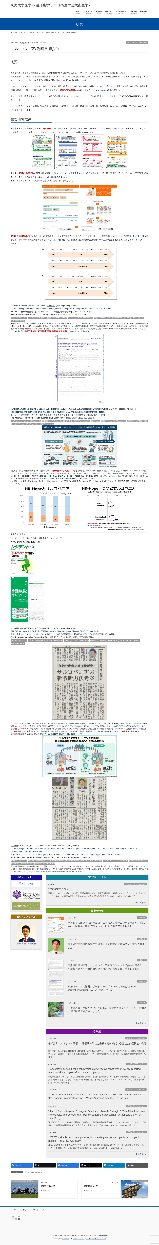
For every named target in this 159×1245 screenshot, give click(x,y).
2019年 (66, 640)
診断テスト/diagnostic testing (45, 864)
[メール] (18, 1218)
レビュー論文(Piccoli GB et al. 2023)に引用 (62, 479)
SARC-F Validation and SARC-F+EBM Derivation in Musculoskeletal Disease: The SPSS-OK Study (55, 631)
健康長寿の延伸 (48, 1186)
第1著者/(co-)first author (82, 421)
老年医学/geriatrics (130, 318)
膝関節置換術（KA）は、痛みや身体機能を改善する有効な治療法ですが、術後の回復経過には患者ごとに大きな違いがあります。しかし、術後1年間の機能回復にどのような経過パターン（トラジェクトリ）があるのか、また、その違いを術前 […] (97, 1080)
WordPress (65, 1239)
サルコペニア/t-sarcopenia (137, 43)
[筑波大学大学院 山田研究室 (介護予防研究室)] (26, 894)
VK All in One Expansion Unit (96, 1239)
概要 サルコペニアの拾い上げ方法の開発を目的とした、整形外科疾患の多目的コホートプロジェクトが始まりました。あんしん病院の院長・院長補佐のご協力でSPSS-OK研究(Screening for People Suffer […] (97, 894)
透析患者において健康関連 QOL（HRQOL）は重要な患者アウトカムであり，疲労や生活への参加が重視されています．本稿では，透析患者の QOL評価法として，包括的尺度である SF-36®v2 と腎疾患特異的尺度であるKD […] (97, 1054)
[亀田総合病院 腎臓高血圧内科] (26, 906)
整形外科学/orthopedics (102, 318)
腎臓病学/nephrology (47, 424)
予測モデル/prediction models (57, 318)
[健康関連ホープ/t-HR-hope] (134, 1189)
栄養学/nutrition (117, 318)
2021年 (70, 318)
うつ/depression (16, 421)
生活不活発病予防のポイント (111, 128)
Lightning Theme (78, 1239)
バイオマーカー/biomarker (55, 861)
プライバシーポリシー (21, 1210)
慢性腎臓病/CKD (66, 421)
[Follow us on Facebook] (13, 1218)
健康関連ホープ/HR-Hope (51, 421)
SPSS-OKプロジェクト (19, 318)
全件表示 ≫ (141, 903)
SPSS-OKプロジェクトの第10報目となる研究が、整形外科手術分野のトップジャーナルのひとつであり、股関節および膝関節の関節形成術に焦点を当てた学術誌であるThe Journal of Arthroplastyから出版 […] (97, 1123)
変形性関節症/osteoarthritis (75, 861)
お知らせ (142, 917)
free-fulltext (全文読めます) (126, 729)
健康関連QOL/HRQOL (134, 421)
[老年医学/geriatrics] (24, 1189)
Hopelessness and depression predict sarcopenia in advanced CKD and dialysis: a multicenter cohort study (58, 412)
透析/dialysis (95, 421)
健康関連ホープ (91, 1186)
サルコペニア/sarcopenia (36, 318)
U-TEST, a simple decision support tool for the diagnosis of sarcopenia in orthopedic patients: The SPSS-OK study (61, 309)
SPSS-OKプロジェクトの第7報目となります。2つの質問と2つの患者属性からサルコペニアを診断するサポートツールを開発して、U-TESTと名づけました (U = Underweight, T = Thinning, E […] (97, 1146)
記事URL (84, 331)
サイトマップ (38, 1210)
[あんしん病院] (26, 884)
